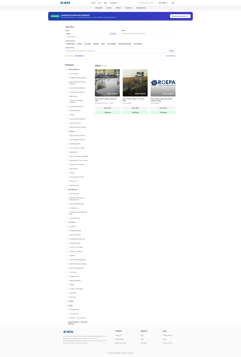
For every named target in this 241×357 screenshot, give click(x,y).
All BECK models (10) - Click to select (133, 33)
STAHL (80, 44)
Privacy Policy (167, 335)
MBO (103, 44)
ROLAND (87, 44)
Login (173, 3)
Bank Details (119, 339)
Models (118, 8)
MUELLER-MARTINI (125, 44)
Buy (99, 3)
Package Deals (141, 8)
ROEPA (118, 353)
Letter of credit (120, 343)
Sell (105, 3)
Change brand (71, 36)
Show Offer (107, 108)
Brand (67, 30)
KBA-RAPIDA (112, 44)
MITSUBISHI (138, 44)
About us (118, 335)
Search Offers (70, 47)
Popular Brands (70, 41)
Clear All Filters (170, 56)
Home (93, 3)
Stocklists (128, 8)
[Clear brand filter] (118, 33)
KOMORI (96, 44)
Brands (109, 8)
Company (113, 3)
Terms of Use (167, 343)
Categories (98, 8)
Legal (164, 339)
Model (123, 30)
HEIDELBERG (71, 44)
